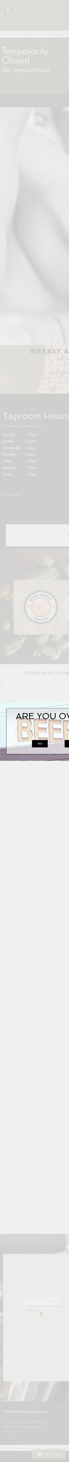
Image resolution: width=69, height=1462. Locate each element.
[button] (40, 743)
